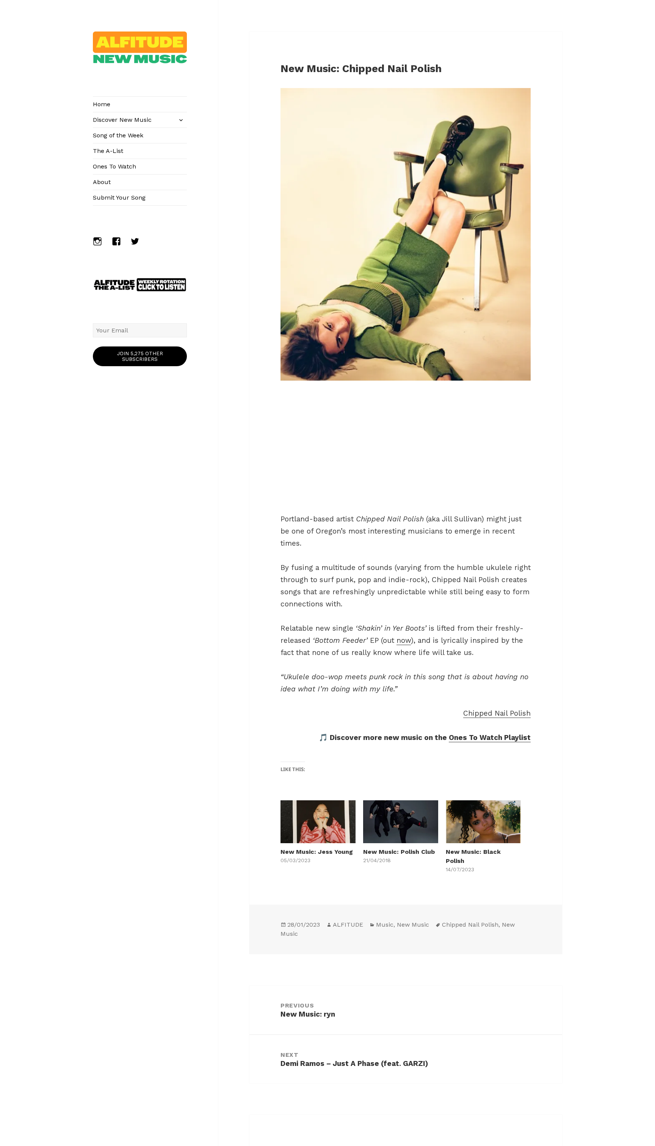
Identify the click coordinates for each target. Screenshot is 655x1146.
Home (101, 104)
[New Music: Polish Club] (400, 821)
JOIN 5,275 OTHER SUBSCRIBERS (140, 356)
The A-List (108, 150)
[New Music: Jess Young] (318, 821)
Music (384, 924)
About (102, 182)
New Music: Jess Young (316, 851)
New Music (413, 924)
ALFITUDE (348, 924)
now (403, 640)
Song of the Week (118, 135)
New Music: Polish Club (399, 851)
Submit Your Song (119, 197)
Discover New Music (122, 119)
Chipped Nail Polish (497, 713)
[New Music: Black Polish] (483, 821)
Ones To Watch (114, 166)
